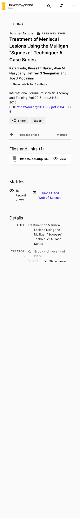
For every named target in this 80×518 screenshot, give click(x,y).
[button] (60, 158)
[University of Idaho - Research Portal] (17, 6)
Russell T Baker (40, 68)
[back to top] (11, 134)
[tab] (30, 134)
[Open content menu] (73, 6)
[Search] (49, 6)
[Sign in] (61, 6)
